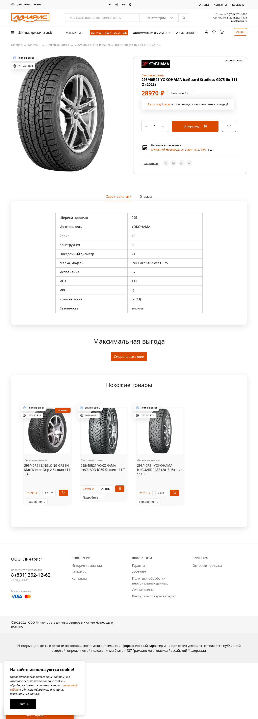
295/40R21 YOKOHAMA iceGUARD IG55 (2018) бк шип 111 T (160, 488)
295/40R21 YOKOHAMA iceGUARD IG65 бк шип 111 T (103, 486)
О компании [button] (185, 32)
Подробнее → (35, 520)
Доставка (238, 4)
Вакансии (79, 591)
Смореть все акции (129, 375)
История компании (87, 584)
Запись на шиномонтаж (109, 32)
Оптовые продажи (207, 584)
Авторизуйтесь (159, 114)
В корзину (192, 135)
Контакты (220, 4)
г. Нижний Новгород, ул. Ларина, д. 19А (178, 159)
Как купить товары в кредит (154, 615)
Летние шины (143, 608)
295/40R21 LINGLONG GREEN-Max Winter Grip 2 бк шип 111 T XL (47, 488)
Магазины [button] (73, 32)
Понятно (23, 704)
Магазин (34, 45)
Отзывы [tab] (145, 215)
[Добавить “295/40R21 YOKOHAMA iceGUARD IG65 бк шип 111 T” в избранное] (109, 467)
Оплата (204, 4)
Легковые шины (57, 45)
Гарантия (139, 584)
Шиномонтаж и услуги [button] (150, 32)
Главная (16, 45)
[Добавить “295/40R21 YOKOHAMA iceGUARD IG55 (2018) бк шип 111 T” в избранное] (165, 467)
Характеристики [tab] (118, 215)
